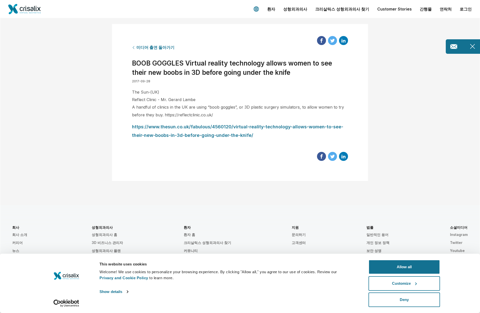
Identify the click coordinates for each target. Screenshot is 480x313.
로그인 (466, 9)
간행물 (426, 9)
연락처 (446, 9)
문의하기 (299, 234)
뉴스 (15, 250)
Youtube (457, 250)
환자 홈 (189, 234)
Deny (404, 299)
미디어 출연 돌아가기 (155, 47)
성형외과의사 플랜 (106, 250)
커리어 (17, 242)
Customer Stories (394, 9)
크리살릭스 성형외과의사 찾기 (342, 9)
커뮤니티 (191, 250)
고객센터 (299, 242)
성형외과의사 (295, 9)
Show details (111, 291)
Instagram (459, 234)
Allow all (404, 267)
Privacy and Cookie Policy (124, 278)
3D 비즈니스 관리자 (107, 242)
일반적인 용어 (377, 234)
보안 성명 (374, 250)
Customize (401, 283)
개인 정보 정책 (378, 242)
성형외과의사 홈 (104, 234)
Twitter (456, 242)
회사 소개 (19, 234)
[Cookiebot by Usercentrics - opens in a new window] (66, 303)
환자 (271, 9)
